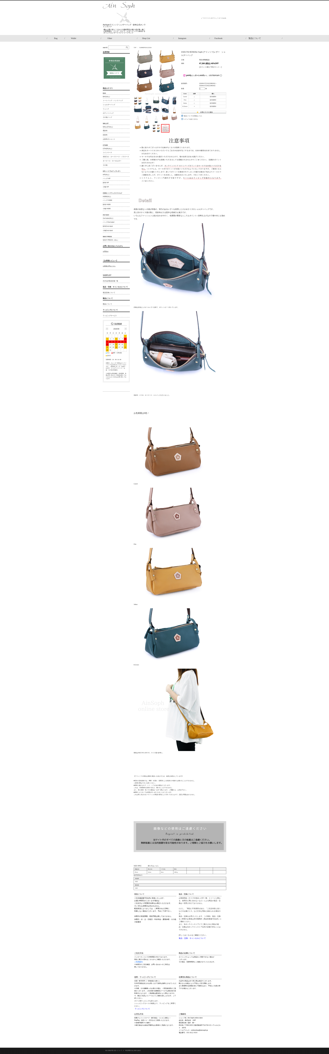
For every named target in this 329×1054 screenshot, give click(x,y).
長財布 (105, 131)
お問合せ (105, 251)
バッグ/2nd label (108, 222)
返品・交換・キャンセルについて (115, 287)
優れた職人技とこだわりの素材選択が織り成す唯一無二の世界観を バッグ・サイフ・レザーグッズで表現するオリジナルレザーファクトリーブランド (124, 31)
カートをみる (222, 18)
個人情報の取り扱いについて (113, 1050)
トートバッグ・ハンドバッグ (113, 100)
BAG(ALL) (106, 97)
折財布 (105, 135)
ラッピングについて (110, 310)
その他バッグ (107, 117)
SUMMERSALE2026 (145, 47)
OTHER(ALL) (107, 149)
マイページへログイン (209, 18)
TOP (135, 47)
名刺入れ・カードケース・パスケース (116, 157)
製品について (108, 298)
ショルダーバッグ (109, 105)
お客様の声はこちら (109, 266)
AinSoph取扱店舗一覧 (110, 281)
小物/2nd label (108, 230)
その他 (105, 165)
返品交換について (109, 292)
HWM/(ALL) (107, 196)
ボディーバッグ (108, 113)
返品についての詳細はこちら (193, 116)
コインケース (107, 152)
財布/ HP (106, 183)
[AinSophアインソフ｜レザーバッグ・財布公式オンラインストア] (119, 22)
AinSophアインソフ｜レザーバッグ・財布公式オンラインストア (124, 26)
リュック (106, 109)
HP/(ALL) (106, 175)
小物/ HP (106, 187)
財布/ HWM (107, 204)
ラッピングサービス (110, 315)
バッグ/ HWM (107, 200)
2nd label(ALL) (108, 218)
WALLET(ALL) (108, 127)
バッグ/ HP (106, 178)
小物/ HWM (107, 209)
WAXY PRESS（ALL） (111, 240)
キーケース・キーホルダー (112, 161)
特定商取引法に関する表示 (133, 1050)
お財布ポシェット (109, 139)
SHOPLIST (107, 275)
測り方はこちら (153, 866)
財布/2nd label (108, 226)
